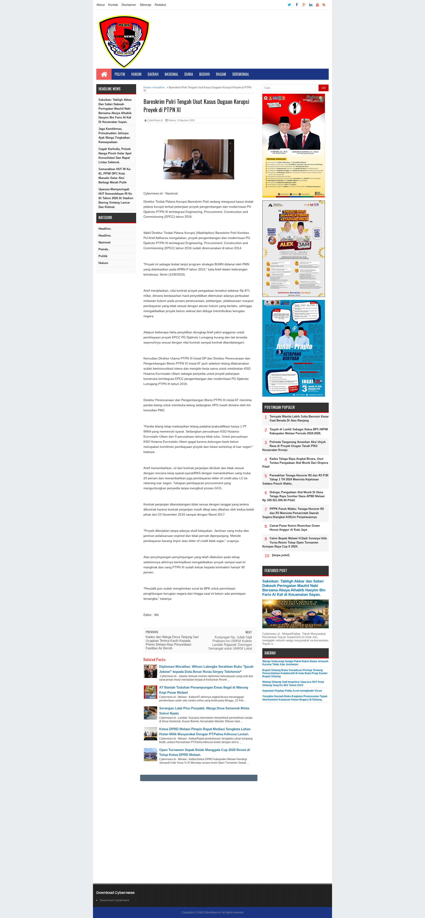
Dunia (188, 74)
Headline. (105, 235)
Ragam (221, 74)
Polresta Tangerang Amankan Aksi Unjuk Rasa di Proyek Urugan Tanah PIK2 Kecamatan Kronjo (294, 446)
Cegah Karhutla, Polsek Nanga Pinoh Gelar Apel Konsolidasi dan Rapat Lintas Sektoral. (115, 155)
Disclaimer (129, 4)
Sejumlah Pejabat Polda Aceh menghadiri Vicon (292, 690)
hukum (103, 263)
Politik (120, 74)
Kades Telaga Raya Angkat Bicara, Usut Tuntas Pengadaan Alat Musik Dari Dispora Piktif (295, 462)
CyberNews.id (212, 912)
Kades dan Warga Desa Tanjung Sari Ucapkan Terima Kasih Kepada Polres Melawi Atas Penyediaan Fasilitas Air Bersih (172, 642)
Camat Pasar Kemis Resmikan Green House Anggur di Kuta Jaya (295, 527)
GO (324, 87)
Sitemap (145, 4)
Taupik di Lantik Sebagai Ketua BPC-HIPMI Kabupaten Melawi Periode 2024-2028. (299, 431)
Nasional (171, 74)
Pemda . (104, 249)
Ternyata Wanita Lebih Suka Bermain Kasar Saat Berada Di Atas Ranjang (299, 418)
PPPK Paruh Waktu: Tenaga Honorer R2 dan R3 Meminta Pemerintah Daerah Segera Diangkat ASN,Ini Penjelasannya (293, 512)
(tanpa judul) (280, 555)
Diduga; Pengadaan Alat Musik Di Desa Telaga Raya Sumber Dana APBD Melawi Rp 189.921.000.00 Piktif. (293, 496)
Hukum (136, 74)
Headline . (105, 228)
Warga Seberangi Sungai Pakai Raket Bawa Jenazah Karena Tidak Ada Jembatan (295, 663)
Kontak (113, 4)
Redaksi (160, 4)
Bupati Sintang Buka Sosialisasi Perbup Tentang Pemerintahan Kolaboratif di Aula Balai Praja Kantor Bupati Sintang (295, 673)
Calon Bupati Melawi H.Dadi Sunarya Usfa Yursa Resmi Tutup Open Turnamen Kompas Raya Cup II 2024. (294, 542)
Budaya (204, 74)
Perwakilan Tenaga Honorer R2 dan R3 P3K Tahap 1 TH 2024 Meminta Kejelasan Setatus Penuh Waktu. (295, 479)
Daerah (153, 74)
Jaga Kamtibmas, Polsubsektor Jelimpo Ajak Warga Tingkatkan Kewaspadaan (114, 135)
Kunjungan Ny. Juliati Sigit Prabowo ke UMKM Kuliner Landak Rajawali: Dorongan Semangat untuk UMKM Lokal (230, 642)
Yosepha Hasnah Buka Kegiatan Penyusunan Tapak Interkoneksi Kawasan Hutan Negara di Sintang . (294, 698)
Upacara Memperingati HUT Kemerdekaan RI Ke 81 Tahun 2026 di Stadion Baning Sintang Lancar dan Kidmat (116, 198)
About (101, 4)
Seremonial (240, 74)
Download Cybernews (114, 900)
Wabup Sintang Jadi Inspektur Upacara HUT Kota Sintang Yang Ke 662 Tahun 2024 (293, 683)
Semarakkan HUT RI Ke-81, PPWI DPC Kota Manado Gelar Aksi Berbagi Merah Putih (115, 175)
